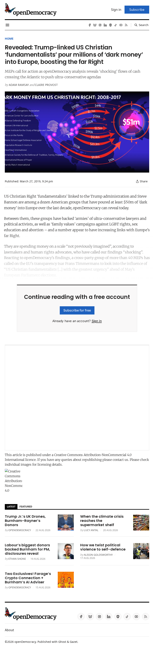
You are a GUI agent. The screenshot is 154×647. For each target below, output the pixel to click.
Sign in (97, 321)
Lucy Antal (91, 530)
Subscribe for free (77, 310)
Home (9, 38)
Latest (11, 506)
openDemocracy (19, 530)
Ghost (62, 642)
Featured (25, 506)
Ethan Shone (17, 559)
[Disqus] (77, 398)
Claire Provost (46, 85)
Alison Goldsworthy (98, 555)
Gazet (73, 642)
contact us (120, 460)
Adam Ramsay (19, 85)
